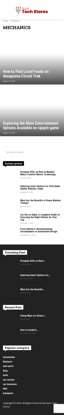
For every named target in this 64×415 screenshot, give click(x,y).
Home (5, 21)
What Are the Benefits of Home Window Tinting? (40, 202)
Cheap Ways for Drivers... (33, 315)
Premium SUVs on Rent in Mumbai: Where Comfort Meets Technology (38, 173)
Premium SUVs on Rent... (32, 260)
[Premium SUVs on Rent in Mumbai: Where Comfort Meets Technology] (10, 176)
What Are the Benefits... (32, 289)
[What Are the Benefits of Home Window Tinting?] (10, 204)
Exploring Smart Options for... (35, 275)
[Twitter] (19, 411)
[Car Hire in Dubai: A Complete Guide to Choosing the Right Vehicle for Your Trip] (10, 218)
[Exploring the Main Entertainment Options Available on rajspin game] (32, 110)
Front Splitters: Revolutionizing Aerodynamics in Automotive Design (38, 230)
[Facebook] (5, 411)
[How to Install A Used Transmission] (10, 334)
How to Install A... (29, 330)
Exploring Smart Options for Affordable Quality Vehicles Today (40, 187)
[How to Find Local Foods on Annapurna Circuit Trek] (32, 59)
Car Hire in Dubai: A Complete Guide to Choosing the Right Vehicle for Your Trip (40, 217)
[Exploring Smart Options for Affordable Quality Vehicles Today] (10, 190)
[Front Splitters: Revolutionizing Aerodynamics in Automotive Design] (10, 233)
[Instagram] (12, 411)
